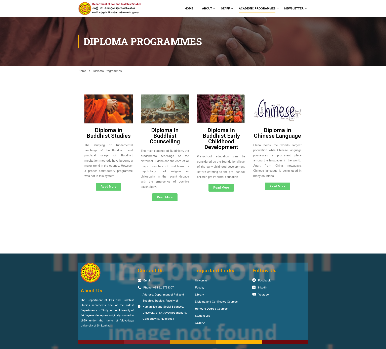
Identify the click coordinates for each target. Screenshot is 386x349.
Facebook (264, 280)
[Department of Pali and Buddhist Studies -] (113, 8)
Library (199, 294)
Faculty (199, 287)
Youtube (263, 294)
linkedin (262, 287)
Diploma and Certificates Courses (216, 301)
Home (189, 8)
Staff (225, 8)
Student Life (202, 315)
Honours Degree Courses (211, 308)
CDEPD (200, 322)
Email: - (148, 280)
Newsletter (294, 8)
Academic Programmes (257, 8)
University (201, 280)
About (207, 8)
